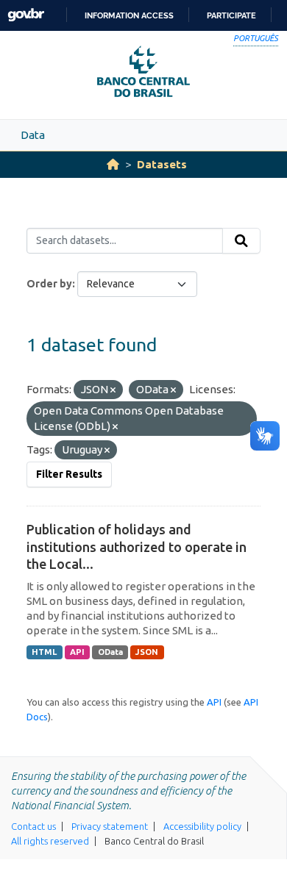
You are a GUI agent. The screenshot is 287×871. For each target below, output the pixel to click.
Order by (49, 284)
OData (110, 652)
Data (33, 135)
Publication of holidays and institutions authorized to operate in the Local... (136, 546)
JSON (146, 652)
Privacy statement (109, 826)
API (77, 652)
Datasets (162, 164)
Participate (231, 15)
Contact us (33, 826)
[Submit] (241, 241)
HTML (44, 652)
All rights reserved (50, 841)
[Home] (113, 164)
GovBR (25, 15)
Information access (129, 15)
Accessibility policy (202, 826)
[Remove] (113, 390)
